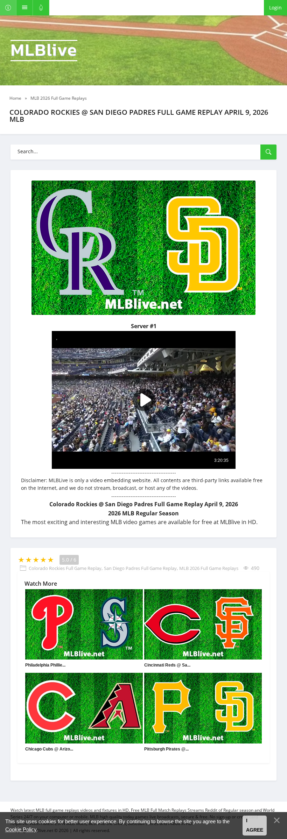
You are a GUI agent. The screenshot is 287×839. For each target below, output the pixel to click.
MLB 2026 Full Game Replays (208, 568)
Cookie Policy (21, 829)
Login (275, 7)
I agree (254, 825)
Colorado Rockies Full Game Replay (65, 568)
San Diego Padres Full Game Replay (140, 568)
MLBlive (43, 50)
